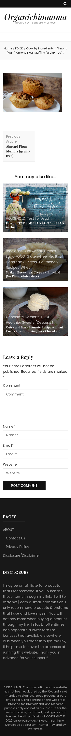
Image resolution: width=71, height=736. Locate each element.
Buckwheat (33, 251)
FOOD (19, 48)
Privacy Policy (17, 546)
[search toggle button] (65, 4)
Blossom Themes (37, 725)
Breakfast (14, 251)
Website (10, 464)
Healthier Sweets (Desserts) (29, 322)
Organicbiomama (35, 16)
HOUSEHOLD (15, 218)
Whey (25, 267)
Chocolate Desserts (22, 317)
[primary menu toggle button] (35, 37)
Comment (12, 385)
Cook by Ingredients (40, 48)
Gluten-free (37, 256)
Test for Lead (38, 218)
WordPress (35, 729)
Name (9, 426)
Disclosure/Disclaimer (21, 555)
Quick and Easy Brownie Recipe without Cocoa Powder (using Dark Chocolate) (34, 329)
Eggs (10, 256)
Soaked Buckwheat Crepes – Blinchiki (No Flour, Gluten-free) (33, 274)
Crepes (50, 251)
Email (8, 445)
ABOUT (8, 529)
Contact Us (15, 538)
